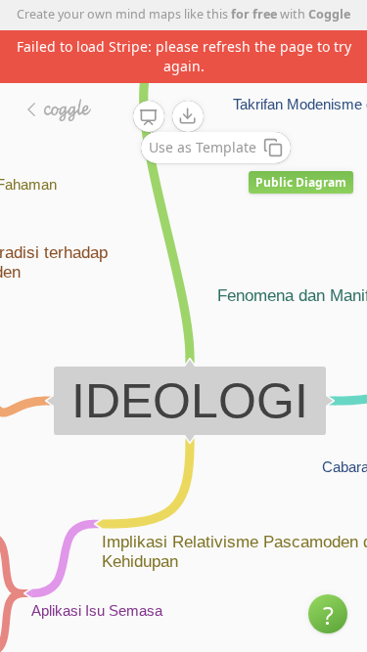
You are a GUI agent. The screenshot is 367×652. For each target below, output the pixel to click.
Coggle (329, 14)
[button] (327, 613)
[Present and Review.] (148, 117)
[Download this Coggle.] (188, 116)
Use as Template (202, 147)
